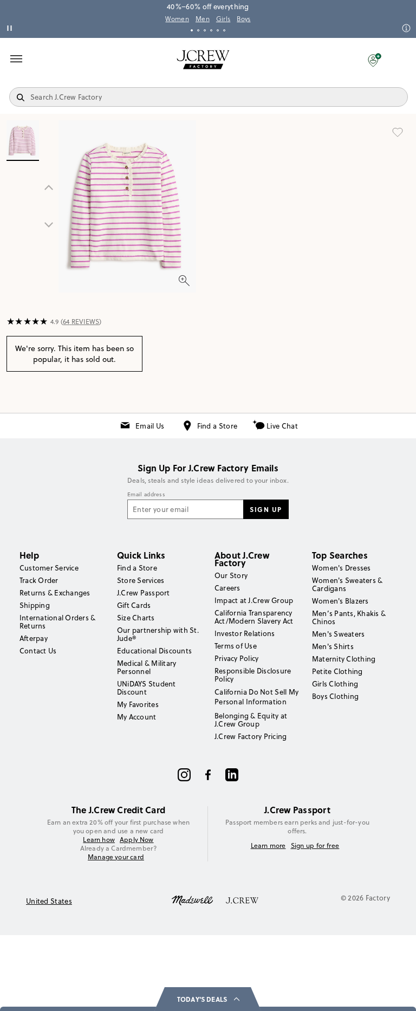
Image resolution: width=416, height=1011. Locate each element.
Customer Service (49, 568)
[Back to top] (397, 992)
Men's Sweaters (338, 634)
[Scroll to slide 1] (192, 30)
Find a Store (217, 426)
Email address (146, 494)
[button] (374, 59)
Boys (243, 19)
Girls (223, 19)
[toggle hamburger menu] (16, 58)
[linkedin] (232, 775)
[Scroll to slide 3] (205, 30)
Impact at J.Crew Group (253, 600)
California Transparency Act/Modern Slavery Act (253, 617)
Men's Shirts (333, 646)
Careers (227, 588)
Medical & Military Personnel (146, 667)
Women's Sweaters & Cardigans (347, 584)
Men (203, 19)
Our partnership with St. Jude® (158, 634)
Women (177, 19)
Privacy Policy (236, 658)
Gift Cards (134, 605)
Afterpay (34, 638)
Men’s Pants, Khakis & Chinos (349, 617)
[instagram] (184, 775)
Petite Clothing (337, 671)
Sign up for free (315, 845)
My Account (136, 717)
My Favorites (138, 704)
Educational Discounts (154, 651)
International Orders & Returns (57, 622)
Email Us (149, 426)
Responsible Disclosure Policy (252, 675)
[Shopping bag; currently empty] (402, 60)
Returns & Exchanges (55, 593)
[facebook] (208, 775)
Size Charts (136, 618)
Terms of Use (235, 646)
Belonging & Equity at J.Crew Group (250, 720)
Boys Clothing (335, 696)
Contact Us (38, 651)
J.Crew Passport (143, 593)
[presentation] (27, 321)
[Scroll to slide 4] (211, 30)
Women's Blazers (340, 601)
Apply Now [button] (137, 839)
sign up (266, 509)
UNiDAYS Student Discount (146, 688)
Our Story (231, 575)
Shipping (35, 605)
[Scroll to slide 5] (218, 30)
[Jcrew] (242, 899)
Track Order (39, 580)
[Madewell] (192, 899)
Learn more (268, 845)
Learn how (99, 839)
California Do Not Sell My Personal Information (256, 697)
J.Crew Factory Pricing (250, 736)
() (81, 321)
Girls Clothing (335, 684)
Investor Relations (244, 633)
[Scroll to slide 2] (198, 30)
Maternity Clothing (343, 659)
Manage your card (116, 856)
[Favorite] (398, 132)
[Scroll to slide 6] (224, 30)
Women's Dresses (341, 568)
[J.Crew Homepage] (203, 59)
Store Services (140, 580)
